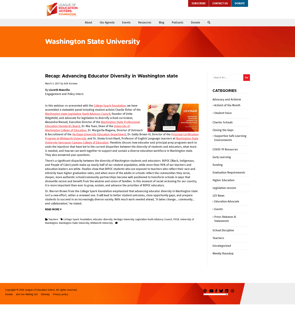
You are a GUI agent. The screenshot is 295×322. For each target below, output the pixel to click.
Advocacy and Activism (227, 99)
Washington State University (74, 223)
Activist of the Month (227, 105)
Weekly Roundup (223, 253)
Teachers (53, 219)
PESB (176, 219)
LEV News (218, 195)
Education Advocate (226, 201)
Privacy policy (60, 294)
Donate (240, 3)
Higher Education (223, 180)
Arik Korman (70, 83)
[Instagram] (233, 290)
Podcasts (177, 22)
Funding (218, 164)
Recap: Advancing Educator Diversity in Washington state (111, 76)
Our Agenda (107, 22)
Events (126, 22)
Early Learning (222, 157)
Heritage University (124, 219)
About (88, 22)
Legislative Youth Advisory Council (153, 219)
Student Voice (223, 113)
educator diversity (102, 219)
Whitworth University (101, 223)
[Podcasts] (206, 290)
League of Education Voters (62, 9)
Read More (52, 209)
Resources (144, 22)
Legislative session (224, 188)
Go (246, 77)
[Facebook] (217, 290)
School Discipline (223, 230)
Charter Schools (223, 122)
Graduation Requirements (229, 172)
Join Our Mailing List (27, 294)
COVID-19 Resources (225, 149)
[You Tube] (211, 290)
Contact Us (220, 3)
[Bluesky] (221, 290)
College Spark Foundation (77, 219)
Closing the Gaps (223, 130)
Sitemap (45, 294)
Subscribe (199, 3)
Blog (161, 22)
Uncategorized (222, 245)
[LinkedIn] (227, 290)
